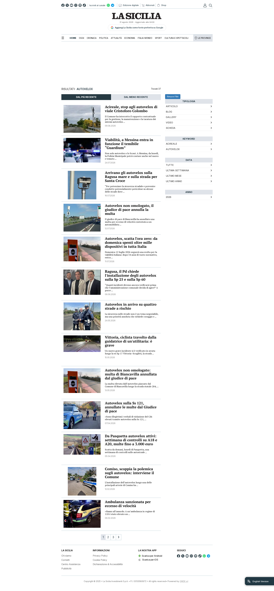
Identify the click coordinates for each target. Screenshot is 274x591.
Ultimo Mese (174, 175)
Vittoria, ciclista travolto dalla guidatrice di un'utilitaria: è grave (130, 341)
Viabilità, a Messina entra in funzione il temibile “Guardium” (129, 143)
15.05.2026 (110, 357)
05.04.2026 (110, 456)
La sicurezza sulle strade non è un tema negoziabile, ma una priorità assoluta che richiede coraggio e (131, 315)
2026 (168, 197)
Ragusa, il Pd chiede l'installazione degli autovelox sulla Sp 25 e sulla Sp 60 (130, 275)
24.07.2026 (110, 162)
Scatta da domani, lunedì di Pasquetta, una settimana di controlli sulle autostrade (127, 451)
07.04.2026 (110, 423)
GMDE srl (184, 581)
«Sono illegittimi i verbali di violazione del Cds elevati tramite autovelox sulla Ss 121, (128, 418)
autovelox (173, 149)
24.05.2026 (110, 320)
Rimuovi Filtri (173, 96)
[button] (205, 5)
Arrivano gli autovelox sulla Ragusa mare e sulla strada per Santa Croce (131, 176)
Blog (169, 111)
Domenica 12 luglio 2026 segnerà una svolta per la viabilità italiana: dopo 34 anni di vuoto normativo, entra (131, 254)
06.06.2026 (110, 294)
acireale (171, 143)
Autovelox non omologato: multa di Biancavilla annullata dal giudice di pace (131, 374)
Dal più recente (86, 97)
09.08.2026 (110, 126)
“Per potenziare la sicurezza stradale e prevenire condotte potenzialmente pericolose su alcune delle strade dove (130, 189)
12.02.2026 (110, 489)
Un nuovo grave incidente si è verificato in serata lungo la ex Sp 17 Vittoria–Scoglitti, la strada (130, 352)
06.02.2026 (110, 518)
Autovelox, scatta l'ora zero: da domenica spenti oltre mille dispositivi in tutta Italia (131, 242)
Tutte (170, 165)
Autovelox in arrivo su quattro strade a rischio (130, 306)
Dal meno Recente (136, 97)
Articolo (172, 106)
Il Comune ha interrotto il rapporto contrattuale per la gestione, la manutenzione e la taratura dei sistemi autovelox (130, 119)
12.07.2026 (110, 228)
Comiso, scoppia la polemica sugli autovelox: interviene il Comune (129, 473)
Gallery (171, 117)
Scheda (170, 128)
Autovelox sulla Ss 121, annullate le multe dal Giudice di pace (131, 407)
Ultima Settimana (177, 170)
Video (169, 122)
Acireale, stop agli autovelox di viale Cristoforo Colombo (131, 109)
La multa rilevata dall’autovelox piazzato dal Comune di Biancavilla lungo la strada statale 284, (132, 385)
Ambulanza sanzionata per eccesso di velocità (128, 504)
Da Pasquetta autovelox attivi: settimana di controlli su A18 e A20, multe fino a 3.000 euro (131, 440)
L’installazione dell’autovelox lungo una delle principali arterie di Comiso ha (128, 484)
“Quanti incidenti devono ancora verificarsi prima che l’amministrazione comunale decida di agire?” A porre (131, 287)
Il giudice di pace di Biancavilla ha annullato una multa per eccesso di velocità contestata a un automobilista (129, 222)
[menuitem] (73, 37)
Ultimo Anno (174, 181)
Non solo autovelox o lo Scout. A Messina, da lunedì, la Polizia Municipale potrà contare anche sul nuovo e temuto (132, 156)
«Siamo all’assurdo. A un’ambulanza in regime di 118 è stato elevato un (130, 513)
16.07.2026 (110, 195)
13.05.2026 (110, 390)
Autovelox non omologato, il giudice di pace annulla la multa (129, 209)
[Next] (118, 537)
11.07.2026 (109, 261)
